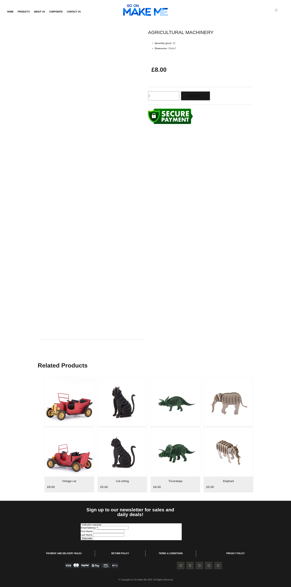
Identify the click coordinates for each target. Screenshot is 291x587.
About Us (39, 11)
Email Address (89, 527)
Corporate (56, 11)
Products (24, 11)
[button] (276, 10)
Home (10, 11)
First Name (87, 531)
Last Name (87, 534)
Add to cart (195, 95)
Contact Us (74, 11)
